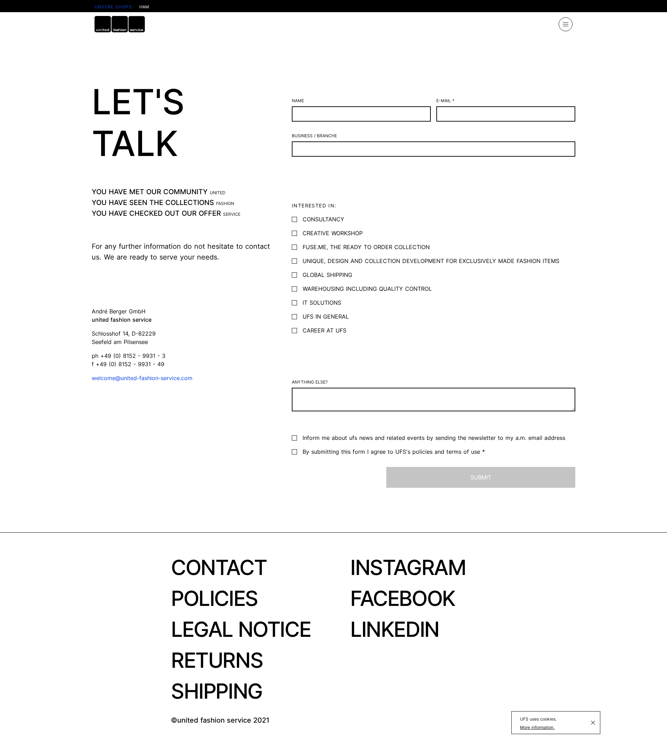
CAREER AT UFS (324, 330)
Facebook (402, 598)
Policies (214, 598)
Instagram (408, 567)
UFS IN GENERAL (326, 316)
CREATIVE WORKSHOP (333, 233)
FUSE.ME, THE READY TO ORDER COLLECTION (366, 247)
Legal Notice (241, 629)
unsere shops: (114, 6)
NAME (298, 100)
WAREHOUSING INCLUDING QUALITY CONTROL (367, 288)
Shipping (216, 691)
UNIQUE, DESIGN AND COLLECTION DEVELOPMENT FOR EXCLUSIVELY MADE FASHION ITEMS (431, 260)
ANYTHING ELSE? (310, 382)
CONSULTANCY (323, 219)
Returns (217, 660)
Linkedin (394, 629)
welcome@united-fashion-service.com (142, 378)
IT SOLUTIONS (322, 302)
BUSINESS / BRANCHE (314, 135)
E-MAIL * (445, 100)
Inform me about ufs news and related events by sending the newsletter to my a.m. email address (434, 437)
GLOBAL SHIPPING (327, 274)
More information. (537, 727)
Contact (218, 567)
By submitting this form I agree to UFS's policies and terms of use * (394, 451)
